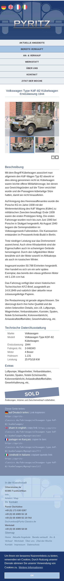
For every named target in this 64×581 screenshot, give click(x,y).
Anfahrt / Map (11, 498)
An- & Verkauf (32, 55)
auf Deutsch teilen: (19, 412)
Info (7, 494)
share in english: (18, 427)
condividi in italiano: (20, 454)
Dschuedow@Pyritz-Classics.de (20, 521)
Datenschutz (33, 544)
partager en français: (20, 439)
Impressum (19, 544)
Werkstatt (32, 62)
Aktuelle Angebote (32, 43)
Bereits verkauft (32, 49)
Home (8, 537)
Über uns (32, 68)
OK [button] (32, 575)
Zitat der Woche (32, 81)
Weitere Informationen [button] (31, 567)
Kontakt (32, 74)
